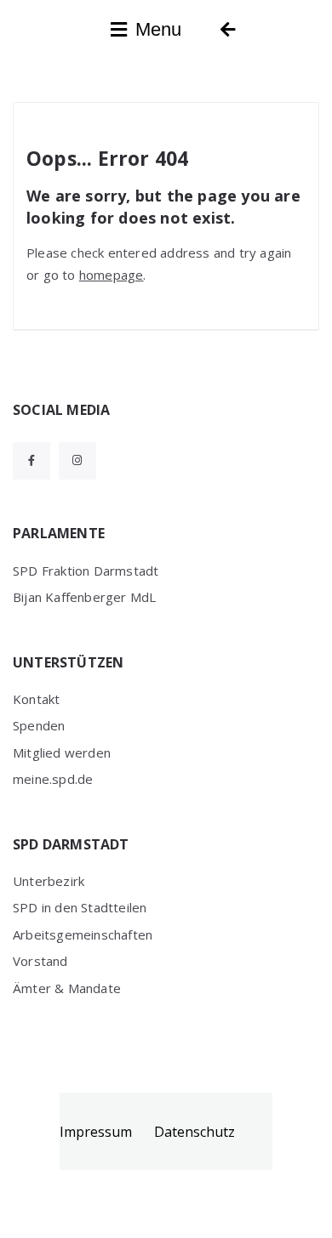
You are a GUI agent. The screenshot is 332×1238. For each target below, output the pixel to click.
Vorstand (40, 960)
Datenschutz (194, 1131)
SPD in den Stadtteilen (79, 907)
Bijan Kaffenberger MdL (84, 596)
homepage (111, 274)
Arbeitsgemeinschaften (82, 934)
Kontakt (36, 698)
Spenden (39, 725)
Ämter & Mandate (67, 988)
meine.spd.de (53, 778)
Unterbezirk (48, 880)
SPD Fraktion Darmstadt (85, 570)
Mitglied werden (62, 752)
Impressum (96, 1131)
